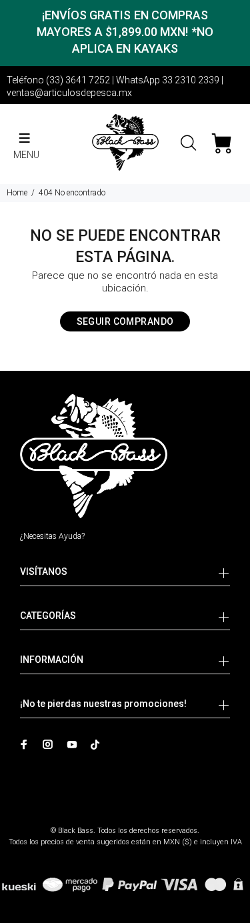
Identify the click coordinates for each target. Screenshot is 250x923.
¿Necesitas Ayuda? (52, 536)
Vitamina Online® (125, 819)
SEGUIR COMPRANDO (125, 321)
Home (17, 192)
